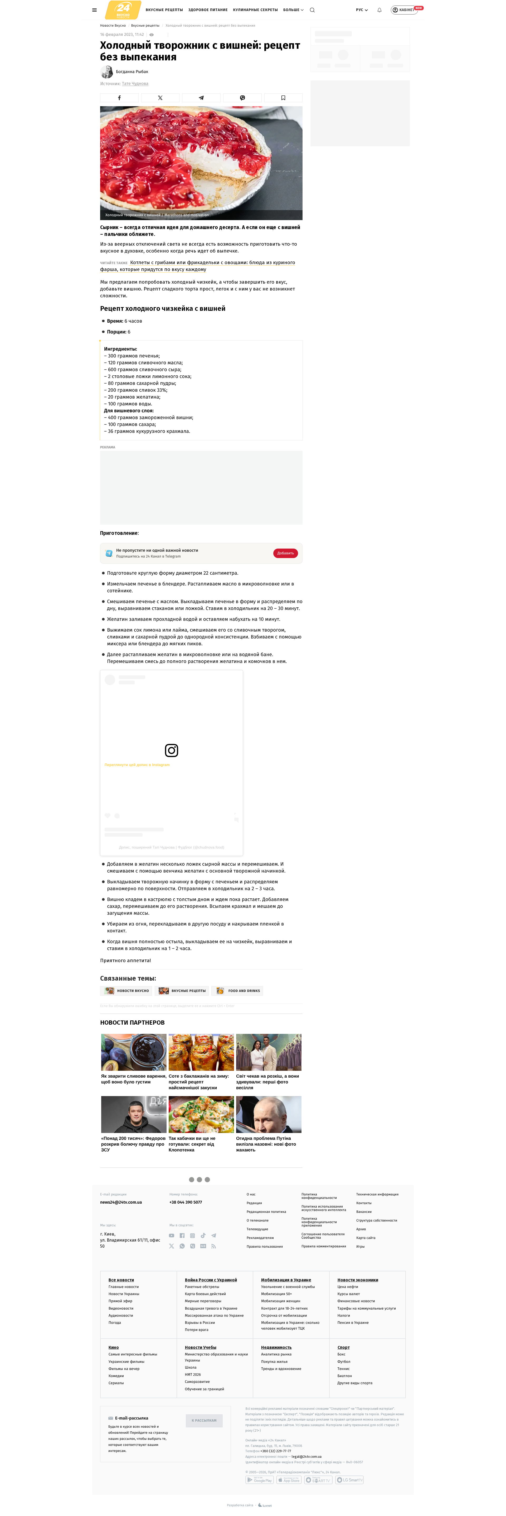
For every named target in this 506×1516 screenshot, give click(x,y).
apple (288, 1479)
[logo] (123, 10)
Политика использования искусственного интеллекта (323, 1208)
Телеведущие (257, 1229)
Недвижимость (276, 1347)
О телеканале (258, 1220)
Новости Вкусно (113, 25)
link (171, 1235)
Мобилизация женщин (280, 1301)
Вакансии (364, 1212)
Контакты (364, 1203)
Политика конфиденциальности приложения (319, 1222)
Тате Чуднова (135, 83)
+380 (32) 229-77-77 (275, 1451)
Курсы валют (349, 1294)
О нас (251, 1194)
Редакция (254, 1203)
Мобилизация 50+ (276, 1294)
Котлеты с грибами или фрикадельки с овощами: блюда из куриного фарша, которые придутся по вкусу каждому (197, 265)
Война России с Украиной (211, 1279)
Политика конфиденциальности (319, 1196)
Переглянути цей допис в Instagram (137, 765)
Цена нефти (348, 1287)
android (259, 1479)
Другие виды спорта (355, 1383)
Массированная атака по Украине (214, 1315)
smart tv (318, 1479)
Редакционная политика (266, 1212)
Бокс (342, 1354)
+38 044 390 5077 (185, 1202)
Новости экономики (358, 1279)
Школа (191, 1367)
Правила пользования (265, 1246)
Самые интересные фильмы (133, 1354)
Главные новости (124, 1287)
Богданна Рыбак (132, 72)
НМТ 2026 (193, 1374)
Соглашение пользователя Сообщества (323, 1236)
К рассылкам (204, 1421)
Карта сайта (366, 1238)
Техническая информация (377, 1194)
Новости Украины (124, 1294)
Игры (360, 1246)
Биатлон (345, 1376)
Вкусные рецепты (164, 10)
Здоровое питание (208, 10)
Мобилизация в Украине (286, 1279)
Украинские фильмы (126, 1361)
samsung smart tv (349, 1479)
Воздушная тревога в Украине (211, 1308)
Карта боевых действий (205, 1294)
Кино (114, 1347)
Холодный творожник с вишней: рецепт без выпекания (210, 25)
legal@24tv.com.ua (307, 1457)
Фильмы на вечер (124, 1369)
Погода (115, 1322)
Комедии (116, 1376)
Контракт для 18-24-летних (284, 1308)
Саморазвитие (197, 1381)
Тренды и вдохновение (281, 1369)
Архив (361, 1229)
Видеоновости (121, 1308)
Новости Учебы (200, 1347)
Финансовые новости (356, 1301)
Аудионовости (121, 1315)
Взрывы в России (200, 1322)
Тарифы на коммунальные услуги (367, 1308)
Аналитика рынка (276, 1354)
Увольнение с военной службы (288, 1287)
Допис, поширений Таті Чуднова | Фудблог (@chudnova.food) (171, 847)
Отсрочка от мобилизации (284, 1315)
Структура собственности (376, 1220)
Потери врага (196, 1330)
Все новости (121, 1279)
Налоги (344, 1315)
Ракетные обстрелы (202, 1287)
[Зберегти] (284, 98)
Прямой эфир (120, 1301)
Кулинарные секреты (255, 10)
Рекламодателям (260, 1238)
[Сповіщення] (379, 10)
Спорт (344, 1347)
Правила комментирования (323, 1246)
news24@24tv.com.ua (121, 1202)
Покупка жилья (274, 1361)
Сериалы (116, 1383)
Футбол (344, 1361)
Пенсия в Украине (353, 1322)
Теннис (344, 1369)
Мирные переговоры (203, 1301)
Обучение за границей (204, 1389)
